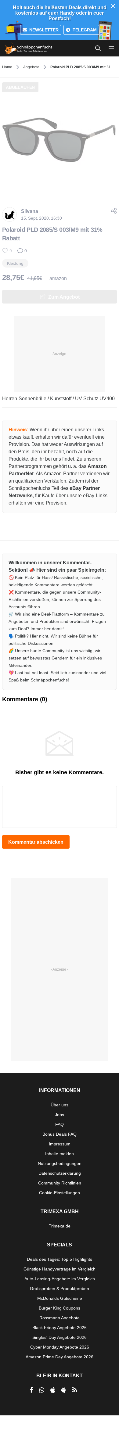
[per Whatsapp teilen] (41, 1390)
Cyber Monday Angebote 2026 (59, 1347)
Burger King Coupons (59, 1308)
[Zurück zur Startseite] (28, 48)
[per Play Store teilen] (63, 1390)
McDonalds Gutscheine (59, 1298)
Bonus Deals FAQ (59, 1134)
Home (7, 67)
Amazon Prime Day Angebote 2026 (59, 1356)
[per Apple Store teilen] (52, 1390)
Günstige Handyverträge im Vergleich (59, 1269)
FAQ (59, 1124)
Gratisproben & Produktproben (59, 1288)
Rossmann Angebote (59, 1317)
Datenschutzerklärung (59, 1173)
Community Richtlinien (59, 1183)
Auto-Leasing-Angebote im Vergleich (59, 1278)
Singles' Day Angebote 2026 (59, 1337)
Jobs (59, 1114)
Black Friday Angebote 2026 (59, 1327)
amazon (58, 278)
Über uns (59, 1104)
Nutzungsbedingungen (59, 1163)
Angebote (31, 67)
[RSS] (74, 1390)
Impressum (59, 1143)
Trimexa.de (59, 1226)
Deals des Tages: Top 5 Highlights (59, 1259)
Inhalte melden (59, 1153)
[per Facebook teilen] (31, 1390)
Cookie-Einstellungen (59, 1192)
